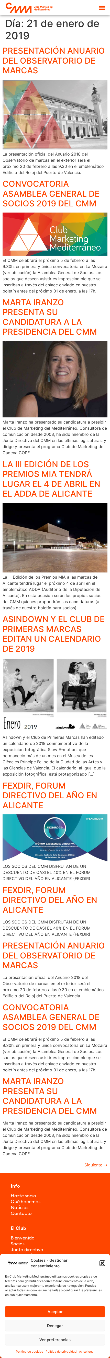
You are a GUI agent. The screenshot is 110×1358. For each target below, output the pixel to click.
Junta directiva (27, 1249)
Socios (18, 1244)
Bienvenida (23, 1238)
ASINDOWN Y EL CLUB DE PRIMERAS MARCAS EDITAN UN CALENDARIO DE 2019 (54, 633)
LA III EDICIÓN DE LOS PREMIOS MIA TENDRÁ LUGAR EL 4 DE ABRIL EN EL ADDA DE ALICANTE (51, 479)
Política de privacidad (61, 1351)
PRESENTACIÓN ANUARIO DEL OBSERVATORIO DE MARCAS (54, 60)
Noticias (19, 1207)
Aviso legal (86, 1351)
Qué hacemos (25, 1201)
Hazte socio (23, 1196)
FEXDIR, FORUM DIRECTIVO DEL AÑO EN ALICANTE (50, 795)
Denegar (55, 1325)
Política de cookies (29, 1351)
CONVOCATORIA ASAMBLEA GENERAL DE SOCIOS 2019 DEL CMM (51, 193)
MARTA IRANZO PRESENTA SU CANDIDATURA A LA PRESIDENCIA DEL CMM (50, 317)
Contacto (21, 1213)
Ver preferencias (55, 1339)
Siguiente (95, 1164)
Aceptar (55, 1311)
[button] (102, 1263)
